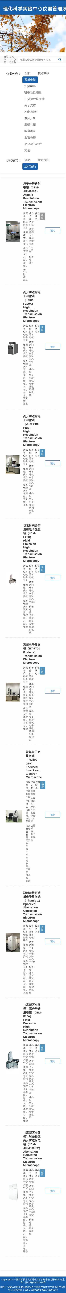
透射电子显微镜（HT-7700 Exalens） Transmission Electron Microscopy (32, 653)
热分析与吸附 (33, 144)
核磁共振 (43, 73)
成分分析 (30, 118)
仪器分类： (13, 73)
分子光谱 (30, 105)
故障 (42, 216)
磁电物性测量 (33, 92)
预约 (52, 230)
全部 (27, 73)
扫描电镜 (30, 86)
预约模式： (13, 160)
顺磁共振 (30, 124)
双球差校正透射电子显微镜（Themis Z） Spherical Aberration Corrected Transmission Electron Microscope (32, 907)
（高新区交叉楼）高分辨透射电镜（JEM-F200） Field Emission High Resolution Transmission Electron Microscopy (32, 1022)
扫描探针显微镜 (34, 99)
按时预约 (43, 160)
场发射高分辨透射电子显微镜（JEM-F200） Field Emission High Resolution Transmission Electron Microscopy (32, 543)
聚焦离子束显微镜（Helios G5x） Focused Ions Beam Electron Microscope (34, 764)
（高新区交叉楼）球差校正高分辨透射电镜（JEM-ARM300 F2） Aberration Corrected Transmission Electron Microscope (32, 1149)
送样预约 (30, 166)
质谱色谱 (30, 137)
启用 (42, 328)
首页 (11, 56)
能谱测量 (30, 131)
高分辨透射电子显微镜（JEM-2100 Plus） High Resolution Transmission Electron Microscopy (32, 430)
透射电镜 (30, 79)
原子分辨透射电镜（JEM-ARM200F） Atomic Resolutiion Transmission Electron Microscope (32, 196)
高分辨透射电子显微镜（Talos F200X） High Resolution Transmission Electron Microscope (32, 306)
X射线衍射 (31, 111)
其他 (27, 150)
